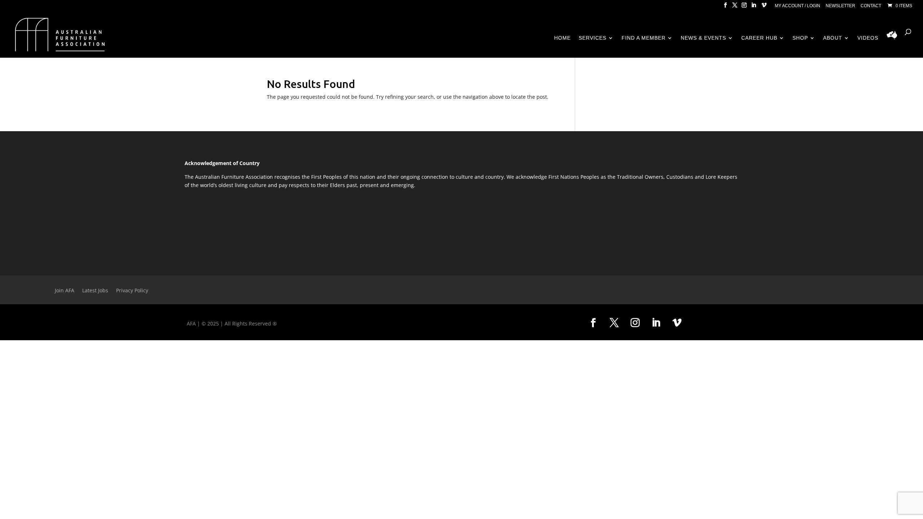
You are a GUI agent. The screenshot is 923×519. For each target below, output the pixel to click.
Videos (867, 38)
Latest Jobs (95, 291)
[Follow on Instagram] (635, 323)
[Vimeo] (764, 7)
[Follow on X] (614, 323)
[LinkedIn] (753, 7)
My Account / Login (797, 6)
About (832, 38)
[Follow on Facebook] (593, 323)
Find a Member (644, 38)
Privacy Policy (132, 291)
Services (592, 38)
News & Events (703, 38)
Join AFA (64, 291)
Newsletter (840, 6)
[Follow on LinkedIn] (656, 323)
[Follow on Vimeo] (677, 323)
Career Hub (759, 38)
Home (562, 38)
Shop (800, 38)
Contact (871, 6)
